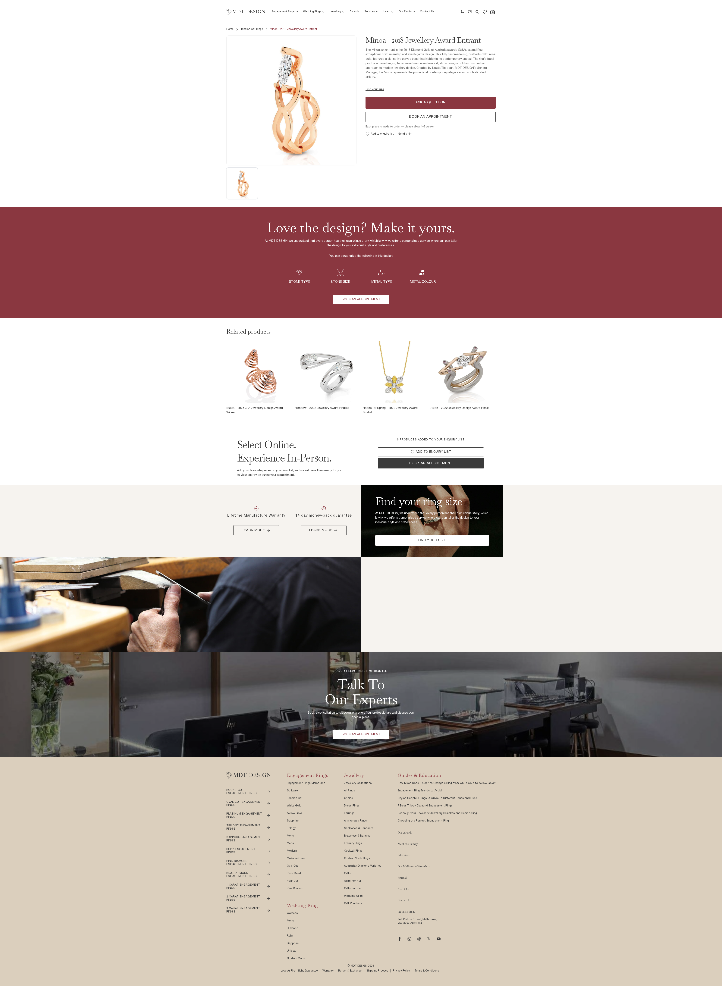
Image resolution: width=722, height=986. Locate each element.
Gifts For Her (352, 881)
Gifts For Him (353, 888)
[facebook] (399, 939)
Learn (387, 12)
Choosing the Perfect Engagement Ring (423, 821)
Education (404, 855)
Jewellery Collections (358, 783)
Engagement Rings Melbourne (306, 783)
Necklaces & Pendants (358, 828)
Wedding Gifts (353, 896)
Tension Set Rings (251, 29)
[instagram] (409, 939)
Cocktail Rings (353, 851)
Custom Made (296, 958)
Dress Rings (352, 806)
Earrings (349, 813)
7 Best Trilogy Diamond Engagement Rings (425, 806)
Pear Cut (292, 881)
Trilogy (291, 828)
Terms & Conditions (427, 971)
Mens (290, 836)
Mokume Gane (296, 858)
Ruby (290, 936)
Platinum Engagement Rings (244, 816)
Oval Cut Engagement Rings (244, 804)
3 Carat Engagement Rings (243, 910)
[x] (429, 939)
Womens (292, 913)
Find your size (375, 89)
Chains (348, 798)
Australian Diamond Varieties (362, 866)
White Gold (294, 806)
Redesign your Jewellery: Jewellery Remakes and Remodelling (437, 813)
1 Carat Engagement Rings (243, 887)
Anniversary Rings (355, 821)
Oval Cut (292, 866)
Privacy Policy (401, 971)
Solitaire (292, 791)
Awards (354, 12)
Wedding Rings (312, 12)
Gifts (347, 873)
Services (369, 12)
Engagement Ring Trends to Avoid (420, 791)
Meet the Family (408, 844)
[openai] (419, 939)
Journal (402, 877)
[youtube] (439, 939)
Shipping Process (377, 971)
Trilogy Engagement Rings (243, 827)
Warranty (328, 971)
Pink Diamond (295, 888)
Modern (292, 851)
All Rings (349, 791)
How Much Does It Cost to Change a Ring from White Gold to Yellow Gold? (447, 783)
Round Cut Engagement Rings (241, 792)
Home (230, 29)
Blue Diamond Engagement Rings (241, 875)
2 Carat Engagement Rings (243, 898)
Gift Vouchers (353, 903)
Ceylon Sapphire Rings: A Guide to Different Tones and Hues (437, 798)
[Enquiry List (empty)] (485, 12)
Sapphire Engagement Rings (244, 839)
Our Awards (405, 832)
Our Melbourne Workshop (414, 866)
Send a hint (405, 134)
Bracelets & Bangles (357, 836)
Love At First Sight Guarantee (299, 971)
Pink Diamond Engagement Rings (241, 863)
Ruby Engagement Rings (241, 851)
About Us (404, 889)
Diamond (292, 928)
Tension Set (295, 798)
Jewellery (335, 12)
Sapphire (293, 821)
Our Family (405, 12)
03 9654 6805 (406, 912)
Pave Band (294, 873)
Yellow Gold (294, 813)
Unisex (291, 951)
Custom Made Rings (357, 858)
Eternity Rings (353, 843)
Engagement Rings (283, 12)
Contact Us (427, 12)
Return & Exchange (350, 971)
